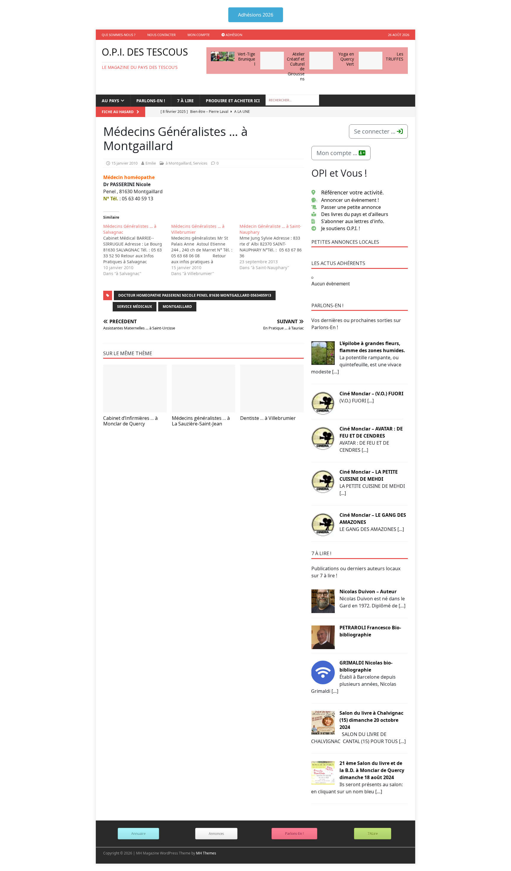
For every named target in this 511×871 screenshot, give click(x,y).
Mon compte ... (337, 153)
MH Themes (206, 853)
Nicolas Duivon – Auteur (368, 591)
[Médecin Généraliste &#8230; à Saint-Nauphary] (274, 247)
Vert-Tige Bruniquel (246, 59)
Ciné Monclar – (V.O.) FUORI (371, 393)
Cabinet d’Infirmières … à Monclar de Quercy (130, 421)
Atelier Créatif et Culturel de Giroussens (296, 66)
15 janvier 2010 (124, 163)
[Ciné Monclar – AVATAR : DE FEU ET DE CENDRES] (323, 438)
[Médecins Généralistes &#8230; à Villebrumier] (205, 250)
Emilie (150, 163)
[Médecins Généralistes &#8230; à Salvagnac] (137, 250)
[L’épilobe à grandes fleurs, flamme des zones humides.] (323, 352)
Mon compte (198, 34)
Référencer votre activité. (352, 192)
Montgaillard (177, 306)
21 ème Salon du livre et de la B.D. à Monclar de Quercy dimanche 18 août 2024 (371, 770)
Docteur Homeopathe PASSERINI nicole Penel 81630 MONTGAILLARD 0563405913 (194, 295)
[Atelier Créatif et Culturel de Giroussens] (272, 60)
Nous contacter (161, 34)
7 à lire (185, 100)
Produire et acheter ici (233, 100)
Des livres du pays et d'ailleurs (354, 214)
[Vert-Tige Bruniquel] (223, 56)
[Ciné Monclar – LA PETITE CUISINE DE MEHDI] (323, 481)
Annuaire (138, 833)
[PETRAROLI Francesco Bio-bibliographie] (323, 636)
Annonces (216, 833)
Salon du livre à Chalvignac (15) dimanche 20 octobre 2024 (371, 720)
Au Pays (110, 100)
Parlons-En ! (294, 833)
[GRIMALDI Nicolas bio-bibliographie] (323, 672)
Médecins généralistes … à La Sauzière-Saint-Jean (201, 421)
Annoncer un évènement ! (350, 200)
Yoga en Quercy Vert (346, 59)
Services (200, 163)
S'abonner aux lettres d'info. (352, 221)
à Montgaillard (178, 163)
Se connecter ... (375, 131)
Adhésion (233, 34)
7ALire (373, 833)
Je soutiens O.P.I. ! (340, 228)
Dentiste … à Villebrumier (268, 418)
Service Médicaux (134, 306)
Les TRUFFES (394, 56)
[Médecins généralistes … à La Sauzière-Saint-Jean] (203, 388)
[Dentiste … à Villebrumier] (272, 388)
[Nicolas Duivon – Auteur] (323, 600)
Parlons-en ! (150, 100)
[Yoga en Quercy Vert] (321, 60)
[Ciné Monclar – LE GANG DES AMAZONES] (323, 524)
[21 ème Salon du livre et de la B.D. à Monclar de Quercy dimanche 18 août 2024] (323, 772)
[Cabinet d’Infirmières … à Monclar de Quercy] (135, 388)
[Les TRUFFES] (370, 60)
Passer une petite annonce (351, 207)
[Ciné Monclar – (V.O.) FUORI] (323, 402)
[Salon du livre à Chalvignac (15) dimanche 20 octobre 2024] (323, 722)
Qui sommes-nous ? (118, 34)
